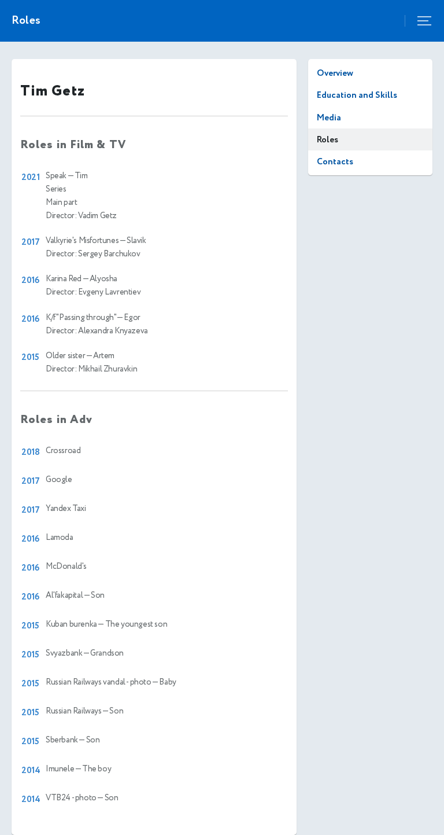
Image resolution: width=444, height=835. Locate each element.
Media (329, 118)
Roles (327, 140)
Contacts (335, 162)
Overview (335, 73)
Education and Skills (357, 95)
